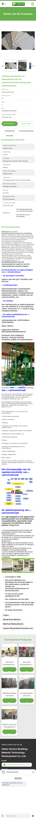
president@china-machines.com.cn (18, 765)
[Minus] (33, 772)
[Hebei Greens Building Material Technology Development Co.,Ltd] (19, 4)
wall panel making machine (13, 624)
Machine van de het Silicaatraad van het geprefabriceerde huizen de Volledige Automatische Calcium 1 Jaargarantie (9, 726)
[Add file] (2, 816)
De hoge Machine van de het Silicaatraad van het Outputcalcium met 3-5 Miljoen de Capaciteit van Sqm (27, 694)
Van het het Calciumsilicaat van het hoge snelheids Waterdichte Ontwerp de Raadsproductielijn (9, 663)
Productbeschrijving (26, 131)
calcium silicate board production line (18, 628)
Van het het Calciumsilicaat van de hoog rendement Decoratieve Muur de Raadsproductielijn (27, 663)
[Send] (33, 816)
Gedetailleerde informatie (10, 131)
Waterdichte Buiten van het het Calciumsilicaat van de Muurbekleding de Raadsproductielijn (9, 694)
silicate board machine (11, 619)
